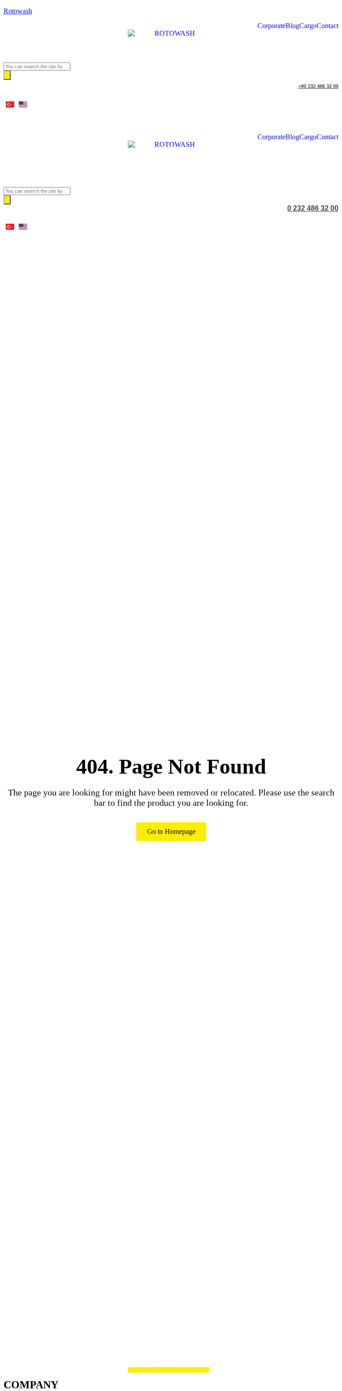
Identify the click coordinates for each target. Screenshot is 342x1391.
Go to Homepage (171, 831)
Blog (292, 25)
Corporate (271, 25)
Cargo (308, 25)
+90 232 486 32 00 (318, 86)
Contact (327, 25)
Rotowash (18, 11)
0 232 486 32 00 (312, 208)
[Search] (7, 75)
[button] (171, 180)
